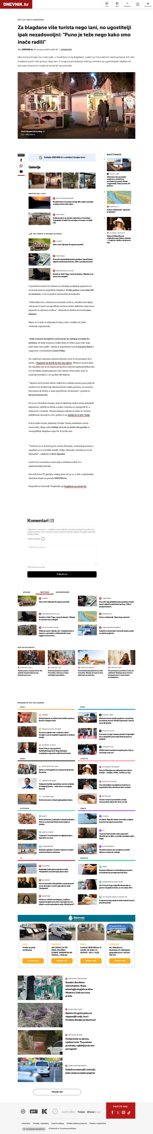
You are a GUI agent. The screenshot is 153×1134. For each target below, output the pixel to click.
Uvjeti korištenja (57, 1123)
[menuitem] (137, 4)
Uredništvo (26, 1123)
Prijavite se (62, 574)
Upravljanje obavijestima (35, 1129)
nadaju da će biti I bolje (79, 415)
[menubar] (137, 4)
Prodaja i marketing (41, 1123)
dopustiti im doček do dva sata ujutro (54, 363)
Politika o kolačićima (98, 1123)
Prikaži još (57, 1092)
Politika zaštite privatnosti (77, 1123)
